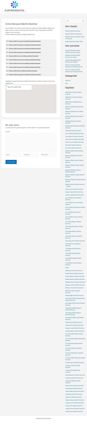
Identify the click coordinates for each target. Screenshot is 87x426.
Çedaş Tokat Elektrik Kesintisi (74, 192)
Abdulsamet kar (78, 67)
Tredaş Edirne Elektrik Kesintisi (74, 362)
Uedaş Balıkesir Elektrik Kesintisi (75, 375)
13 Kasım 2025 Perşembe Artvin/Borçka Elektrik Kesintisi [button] (24, 41)
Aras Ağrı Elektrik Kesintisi (73, 130)
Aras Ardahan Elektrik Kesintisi (74, 133)
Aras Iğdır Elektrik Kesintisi (73, 145)
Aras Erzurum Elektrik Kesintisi (74, 142)
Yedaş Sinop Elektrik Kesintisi (74, 411)
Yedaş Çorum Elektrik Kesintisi (74, 403)
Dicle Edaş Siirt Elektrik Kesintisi (75, 241)
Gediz (67, 267)
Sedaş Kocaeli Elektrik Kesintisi (74, 328)
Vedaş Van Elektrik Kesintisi (73, 397)
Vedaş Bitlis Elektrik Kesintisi (74, 388)
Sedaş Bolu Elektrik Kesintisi (73, 322)
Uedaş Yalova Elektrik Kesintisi (74, 385)
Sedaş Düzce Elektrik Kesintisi (74, 325)
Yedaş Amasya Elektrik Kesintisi (74, 400)
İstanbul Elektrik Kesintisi (72, 31)
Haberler (68, 80)
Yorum (8, 131)
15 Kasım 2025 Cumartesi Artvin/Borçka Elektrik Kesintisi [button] (24, 45)
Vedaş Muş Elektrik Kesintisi (73, 394)
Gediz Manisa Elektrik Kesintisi (74, 273)
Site (66, 83)
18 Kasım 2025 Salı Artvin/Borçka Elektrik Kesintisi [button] (22, 71)
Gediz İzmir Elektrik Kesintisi (73, 270)
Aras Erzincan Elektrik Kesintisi (74, 139)
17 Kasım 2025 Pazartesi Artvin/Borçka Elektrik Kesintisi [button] (24, 59)
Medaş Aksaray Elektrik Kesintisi (75, 279)
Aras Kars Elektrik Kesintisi (73, 148)
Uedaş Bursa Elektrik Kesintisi (74, 378)
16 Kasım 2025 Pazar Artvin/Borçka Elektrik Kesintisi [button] (23, 56)
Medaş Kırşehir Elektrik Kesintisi (75, 285)
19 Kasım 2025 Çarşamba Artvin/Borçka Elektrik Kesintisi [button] (24, 74)
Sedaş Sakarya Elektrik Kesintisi (74, 331)
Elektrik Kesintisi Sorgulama (73, 34)
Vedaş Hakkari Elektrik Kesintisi (74, 391)
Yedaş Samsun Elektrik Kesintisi (74, 408)
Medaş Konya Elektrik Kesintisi (74, 288)
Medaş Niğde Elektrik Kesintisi (74, 295)
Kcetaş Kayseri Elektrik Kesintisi (74, 276)
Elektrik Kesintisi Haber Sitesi (74, 41)
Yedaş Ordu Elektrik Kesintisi (74, 405)
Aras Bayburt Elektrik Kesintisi (74, 136)
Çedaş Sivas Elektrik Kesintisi (74, 189)
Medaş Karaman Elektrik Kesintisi (75, 282)
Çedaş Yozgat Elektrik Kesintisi (74, 195)
